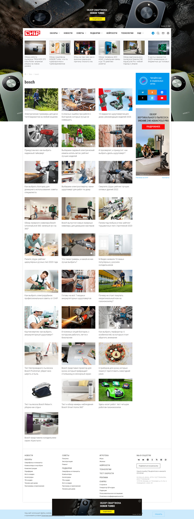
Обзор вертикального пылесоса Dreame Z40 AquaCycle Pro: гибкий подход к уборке (133, 60)
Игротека (104, 455)
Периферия (29, 471)
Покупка (65, 458)
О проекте (103, 485)
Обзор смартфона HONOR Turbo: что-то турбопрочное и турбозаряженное (58, 60)
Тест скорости (107, 473)
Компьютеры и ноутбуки (34, 465)
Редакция (103, 490)
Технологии (127, 33)
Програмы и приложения (71, 486)
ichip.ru (103, 481)
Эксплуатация (67, 461)
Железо (102, 461)
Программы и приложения (34, 486)
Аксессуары (29, 477)
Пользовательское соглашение (111, 493)
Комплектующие (31, 468)
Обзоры (54, 33)
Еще (139, 33)
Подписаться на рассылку (148, 466)
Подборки (95, 33)
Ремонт (65, 464)
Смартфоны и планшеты (33, 462)
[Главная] (25, 74)
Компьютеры (67, 474)
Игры (102, 458)
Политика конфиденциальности (111, 496)
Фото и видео (29, 474)
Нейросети (111, 33)
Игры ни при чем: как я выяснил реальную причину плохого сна (84, 59)
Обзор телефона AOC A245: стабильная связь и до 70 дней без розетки (109, 60)
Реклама (104, 477)
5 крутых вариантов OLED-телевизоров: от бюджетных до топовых (158, 59)
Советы (80, 33)
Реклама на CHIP (142, 177)
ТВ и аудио (28, 480)
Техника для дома (31, 483)
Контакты (165, 177)
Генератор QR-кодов (107, 487)
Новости (68, 33)
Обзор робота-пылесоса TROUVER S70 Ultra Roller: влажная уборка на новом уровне (35, 61)
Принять (158, 514)
